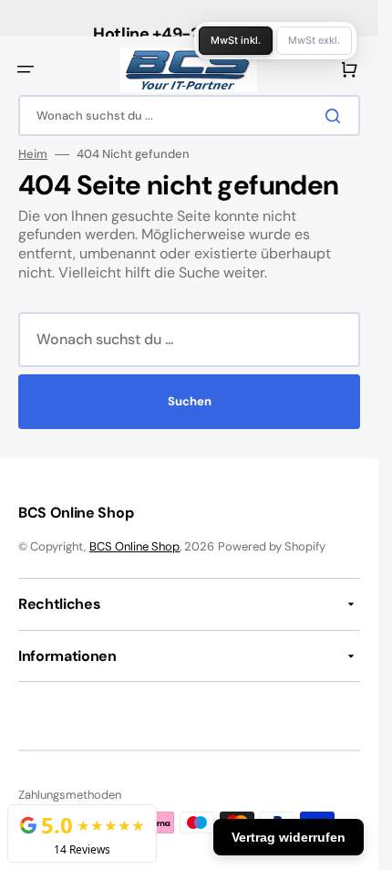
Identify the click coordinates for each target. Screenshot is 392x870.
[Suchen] (336, 116)
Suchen (189, 401)
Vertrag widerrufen (289, 837)
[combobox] (189, 115)
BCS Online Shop (134, 546)
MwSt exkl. (314, 40)
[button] (25, 69)
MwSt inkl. (236, 40)
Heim (32, 154)
